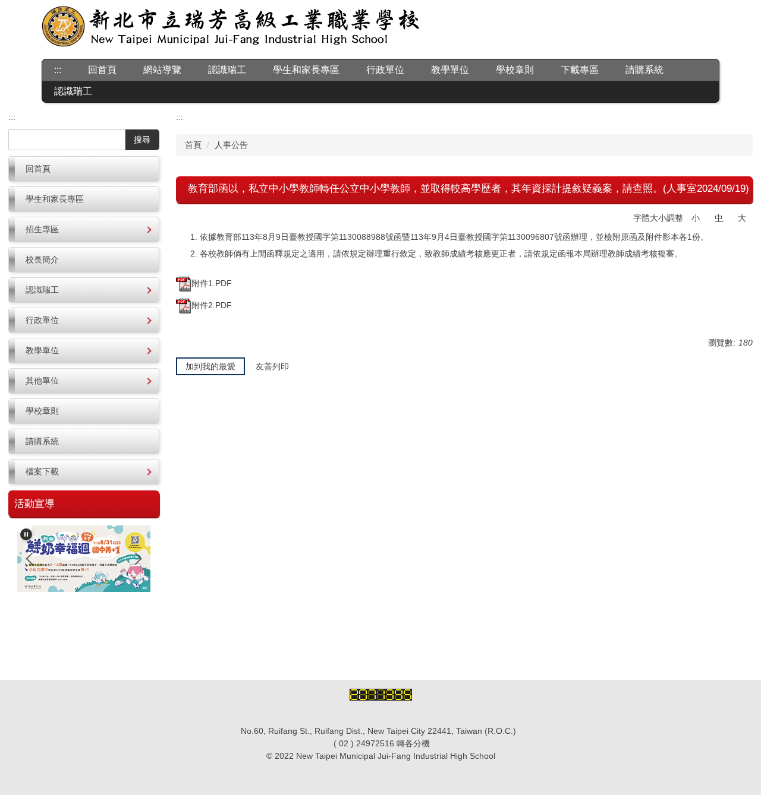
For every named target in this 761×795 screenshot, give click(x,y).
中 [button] (719, 218)
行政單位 (385, 70)
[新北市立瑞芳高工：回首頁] (231, 28)
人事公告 (231, 145)
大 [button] (742, 218)
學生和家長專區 (306, 70)
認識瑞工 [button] (227, 70)
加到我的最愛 (210, 366)
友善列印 (272, 366)
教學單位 (450, 70)
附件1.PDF (211, 283)
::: (57, 70)
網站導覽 (162, 70)
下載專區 (580, 70)
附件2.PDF (211, 305)
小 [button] (695, 218)
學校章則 (515, 70)
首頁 (193, 145)
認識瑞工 (73, 91)
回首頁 (102, 70)
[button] (84, 229)
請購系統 (644, 70)
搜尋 (142, 139)
